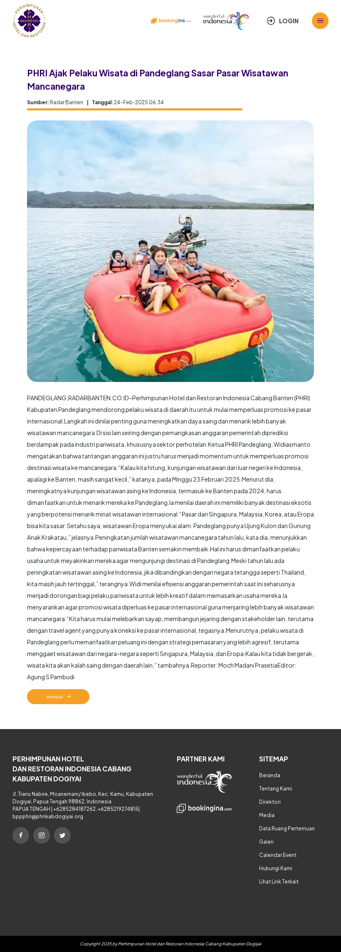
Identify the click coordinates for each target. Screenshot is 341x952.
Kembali (54, 696)
